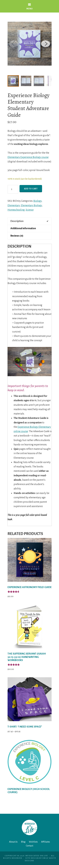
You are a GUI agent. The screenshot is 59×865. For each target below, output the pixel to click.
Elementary (14, 205)
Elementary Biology (31, 205)
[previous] (13, 43)
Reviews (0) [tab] (16, 235)
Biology (37, 201)
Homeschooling (16, 210)
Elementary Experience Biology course (28, 157)
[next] (45, 43)
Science (30, 210)
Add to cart (31, 189)
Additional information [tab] (23, 228)
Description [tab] (16, 221)
